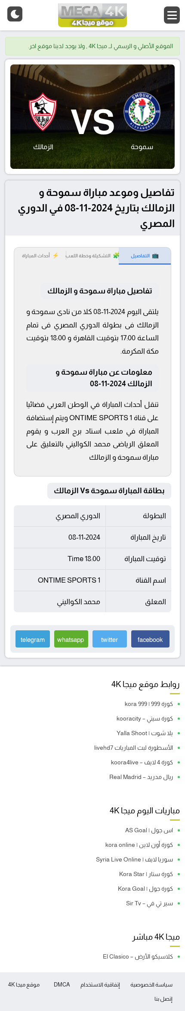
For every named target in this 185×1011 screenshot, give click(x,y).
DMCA (62, 984)
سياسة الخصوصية (151, 984)
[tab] (145, 256)
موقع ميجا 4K (24, 984)
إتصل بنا (163, 999)
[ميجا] (92, 15)
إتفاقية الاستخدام (100, 984)
